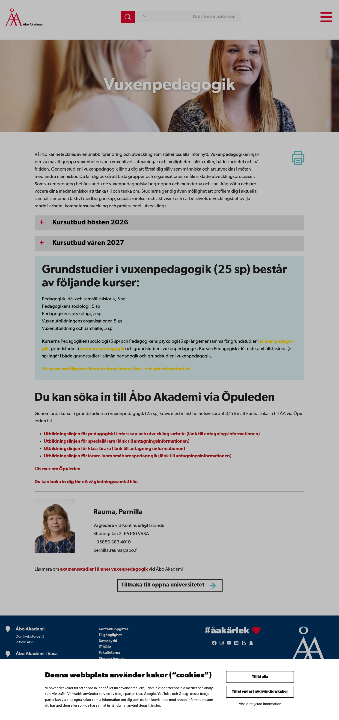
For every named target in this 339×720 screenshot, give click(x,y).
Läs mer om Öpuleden (57, 469)
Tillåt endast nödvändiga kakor (260, 692)
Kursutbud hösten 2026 (90, 222)
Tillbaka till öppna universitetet (162, 585)
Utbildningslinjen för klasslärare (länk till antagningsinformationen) (114, 449)
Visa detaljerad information (260, 704)
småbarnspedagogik (102, 349)
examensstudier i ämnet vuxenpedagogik (104, 569)
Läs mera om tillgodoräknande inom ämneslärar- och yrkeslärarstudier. (116, 369)
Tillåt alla (260, 677)
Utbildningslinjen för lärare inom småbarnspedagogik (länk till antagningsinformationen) (138, 456)
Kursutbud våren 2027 (88, 243)
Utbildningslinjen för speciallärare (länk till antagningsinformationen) (117, 441)
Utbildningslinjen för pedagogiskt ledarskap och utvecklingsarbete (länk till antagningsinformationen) (152, 434)
